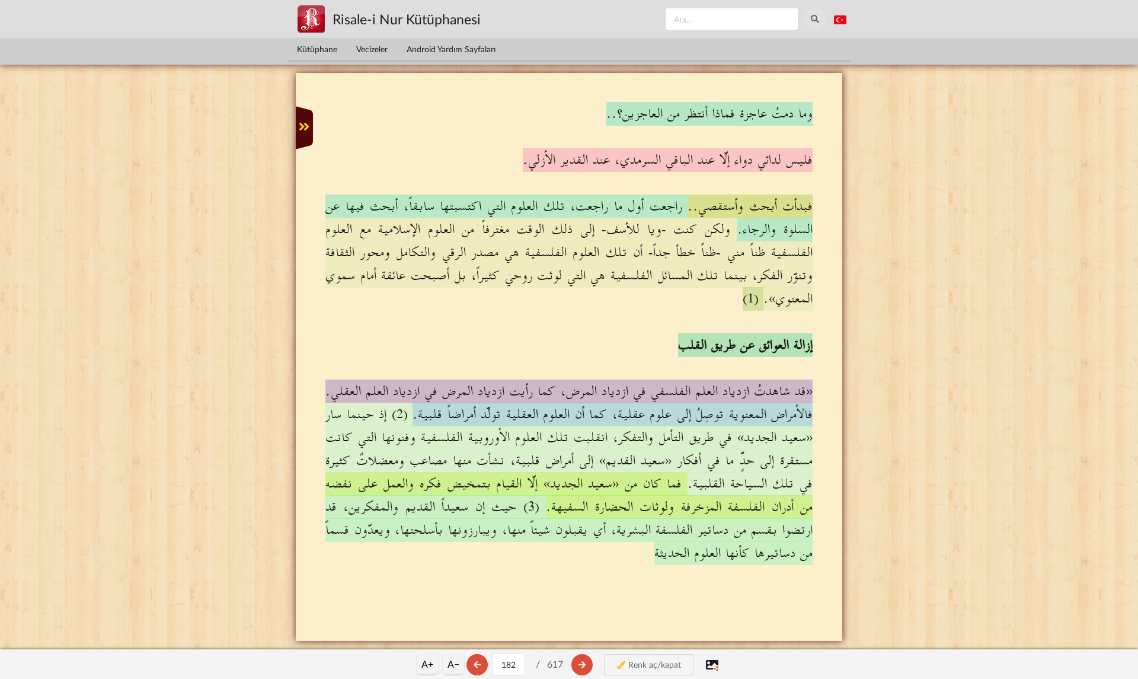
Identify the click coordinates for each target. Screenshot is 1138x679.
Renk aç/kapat (653, 664)
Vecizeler (372, 49)
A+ (427, 664)
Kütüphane (317, 49)
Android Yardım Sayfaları (451, 49)
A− (453, 664)
